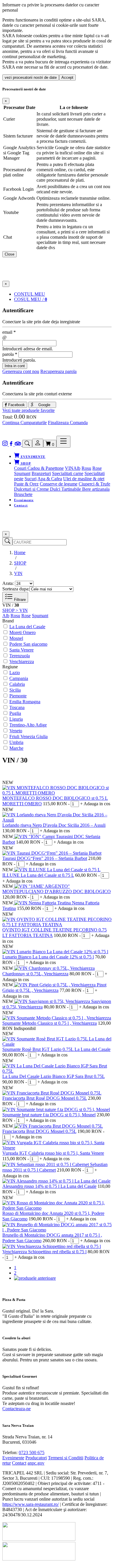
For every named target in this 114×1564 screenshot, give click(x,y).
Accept (67, 77)
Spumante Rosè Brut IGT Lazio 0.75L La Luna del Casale (56, 1049)
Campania (18, 678)
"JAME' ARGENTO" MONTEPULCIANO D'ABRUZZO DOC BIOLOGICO (56, 889)
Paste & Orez (26, 483)
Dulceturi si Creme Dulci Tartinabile (48, 489)
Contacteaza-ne (16, 1408)
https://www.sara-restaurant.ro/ (30, 1504)
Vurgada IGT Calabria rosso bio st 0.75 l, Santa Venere (53, 1153)
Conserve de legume (58, 483)
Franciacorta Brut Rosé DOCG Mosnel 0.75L (44, 1098)
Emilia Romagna (24, 701)
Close (9, 254)
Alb (76, 468)
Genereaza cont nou (20, 371)
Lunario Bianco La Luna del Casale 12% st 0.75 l (48, 956)
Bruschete (23, 494)
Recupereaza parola (58, 371)
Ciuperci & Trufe (94, 483)
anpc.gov (35, 1463)
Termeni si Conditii (65, 1457)
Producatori (36, 1457)
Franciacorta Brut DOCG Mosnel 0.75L (39, 1131)
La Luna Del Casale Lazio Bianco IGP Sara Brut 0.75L (53, 1076)
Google (44, 405)
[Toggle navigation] (63, 442)
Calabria (17, 684)
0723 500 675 (31, 1452)
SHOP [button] (25, 463)
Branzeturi (41, 473)
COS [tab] (30, 299)
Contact (21, 505)
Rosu (86, 468)
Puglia (15, 713)
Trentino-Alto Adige (28, 724)
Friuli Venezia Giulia (28, 736)
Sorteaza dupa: (16, 588)
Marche (16, 748)
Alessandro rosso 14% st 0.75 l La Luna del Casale (49, 1186)
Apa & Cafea (49, 478)
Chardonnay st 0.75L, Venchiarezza (35, 973)
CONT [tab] (29, 294)
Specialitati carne (67, 473)
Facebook (16, 405)
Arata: (8, 583)
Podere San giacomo (28, 644)
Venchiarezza (21, 661)
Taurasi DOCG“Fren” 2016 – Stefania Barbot (44, 858)
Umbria (16, 742)
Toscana (17, 707)
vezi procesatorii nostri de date (31, 77)
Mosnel (16, 638)
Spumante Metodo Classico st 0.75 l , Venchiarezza (49, 1023)
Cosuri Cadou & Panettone (39, 468)
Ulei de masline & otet (83, 478)
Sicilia (15, 690)
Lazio (14, 672)
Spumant (22, 473)
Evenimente (24, 500)
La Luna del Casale (27, 626)
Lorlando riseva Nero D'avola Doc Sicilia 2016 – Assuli (54, 825)
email (9, 332)
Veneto (15, 730)
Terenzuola (19, 655)
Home (19, 552)
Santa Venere (21, 649)
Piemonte (18, 695)
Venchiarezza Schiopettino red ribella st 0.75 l (44, 1251)
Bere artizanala (96, 489)
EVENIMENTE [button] (32, 456)
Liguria (16, 719)
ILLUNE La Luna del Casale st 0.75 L (38, 875)
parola (9, 354)
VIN (69, 468)
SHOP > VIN (15, 610)
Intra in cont (15, 366)
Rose (97, 468)
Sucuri (31, 478)
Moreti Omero (22, 632)
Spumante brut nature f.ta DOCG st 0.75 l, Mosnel (49, 1114)
